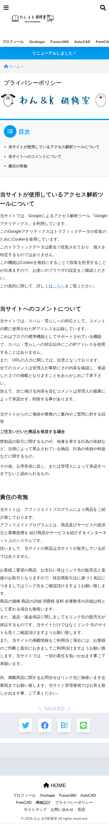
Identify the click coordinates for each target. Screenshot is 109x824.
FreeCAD (24, 802)
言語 (81, 810)
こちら (59, 286)
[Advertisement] (77, 18)
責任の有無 (17, 166)
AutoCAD (82, 42)
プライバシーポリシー (74, 802)
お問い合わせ (62, 810)
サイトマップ (35, 810)
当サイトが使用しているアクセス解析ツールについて (54, 147)
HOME (57, 785)
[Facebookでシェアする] (44, 725)
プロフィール (13, 42)
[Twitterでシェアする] (25, 725)
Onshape (37, 42)
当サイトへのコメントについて (35, 156)
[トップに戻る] (7, 799)
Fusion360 (59, 42)
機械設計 (43, 802)
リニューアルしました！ (54, 53)
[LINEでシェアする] (83, 725)
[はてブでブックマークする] (64, 725)
